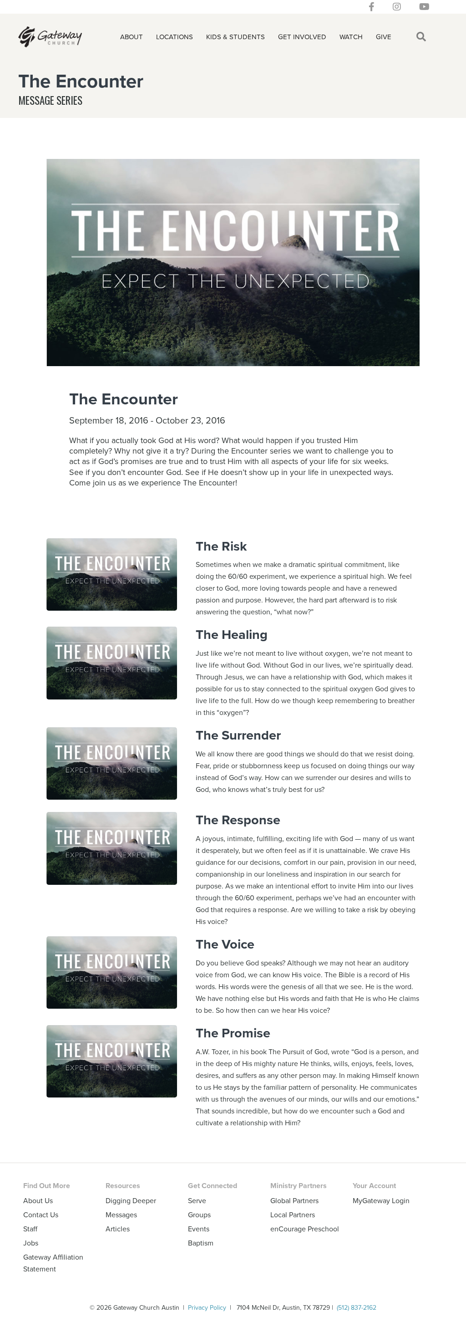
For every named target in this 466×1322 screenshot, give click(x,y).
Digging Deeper (131, 1200)
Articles (118, 1229)
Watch (351, 36)
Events (198, 1229)
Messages (121, 1215)
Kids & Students (235, 36)
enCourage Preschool (304, 1229)
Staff (30, 1229)
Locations (174, 36)
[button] (423, 37)
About (131, 36)
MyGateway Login (381, 1200)
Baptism (200, 1243)
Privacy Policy (207, 1307)
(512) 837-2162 (356, 1307)
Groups (199, 1215)
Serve (197, 1200)
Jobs (30, 1243)
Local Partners (292, 1215)
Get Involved (302, 36)
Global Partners (294, 1200)
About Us (38, 1200)
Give (383, 36)
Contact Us (40, 1215)
